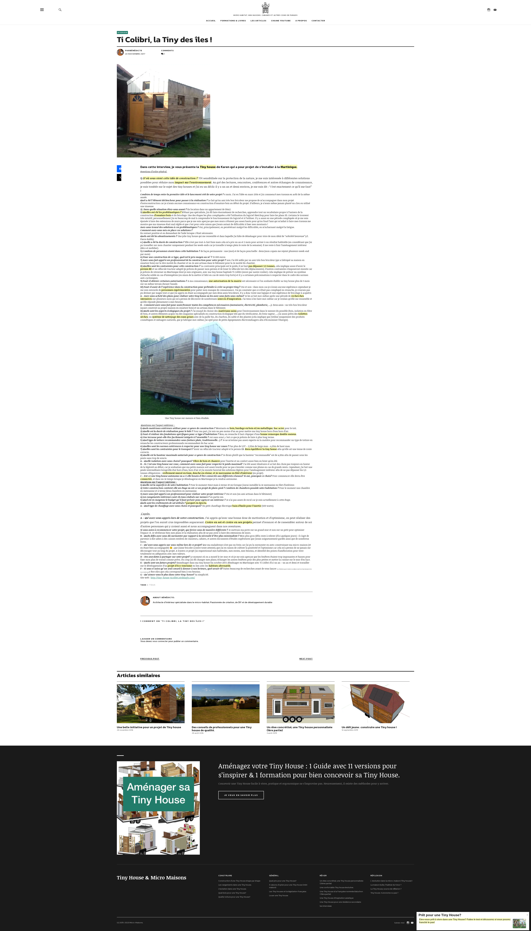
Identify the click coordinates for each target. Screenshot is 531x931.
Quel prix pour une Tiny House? (282, 880)
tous (152, 584)
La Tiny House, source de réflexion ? (386, 888)
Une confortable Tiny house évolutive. (337, 887)
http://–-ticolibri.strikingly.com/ (173, 577)
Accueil (211, 20)
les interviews (326, 906)
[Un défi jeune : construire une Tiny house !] (376, 703)
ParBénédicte (133, 50)
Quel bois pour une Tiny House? (232, 892)
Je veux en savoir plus (241, 795)
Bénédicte (168, 597)
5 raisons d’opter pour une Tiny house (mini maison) (288, 886)
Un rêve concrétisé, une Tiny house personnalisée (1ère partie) (299, 728)
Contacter (318, 20)
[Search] (60, 10)
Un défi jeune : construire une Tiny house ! (369, 727)
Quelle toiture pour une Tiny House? (234, 896)
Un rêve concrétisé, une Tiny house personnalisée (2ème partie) (341, 882)
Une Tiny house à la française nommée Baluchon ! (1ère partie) (341, 893)
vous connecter (160, 641)
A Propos (301, 20)
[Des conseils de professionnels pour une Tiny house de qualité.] (226, 703)
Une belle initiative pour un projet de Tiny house (149, 727)
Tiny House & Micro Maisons (265, 8)
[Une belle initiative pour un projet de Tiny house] (151, 703)
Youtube (495, 10)
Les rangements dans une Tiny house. (235, 884)
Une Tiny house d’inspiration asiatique (336, 898)
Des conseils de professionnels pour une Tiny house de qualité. (222, 728)
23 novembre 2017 (135, 53)
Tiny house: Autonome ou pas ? (384, 892)
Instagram (489, 10)
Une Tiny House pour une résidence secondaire (340, 902)
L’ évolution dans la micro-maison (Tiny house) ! (391, 880)
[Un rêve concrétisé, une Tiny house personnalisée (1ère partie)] (301, 703)
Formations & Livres (233, 20)
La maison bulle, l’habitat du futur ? (385, 884)
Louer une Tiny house (278, 895)
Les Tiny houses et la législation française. (288, 891)
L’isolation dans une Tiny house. (232, 888)
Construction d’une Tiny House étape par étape (239, 880)
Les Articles (258, 20)
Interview (122, 32)
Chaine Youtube (281, 20)
